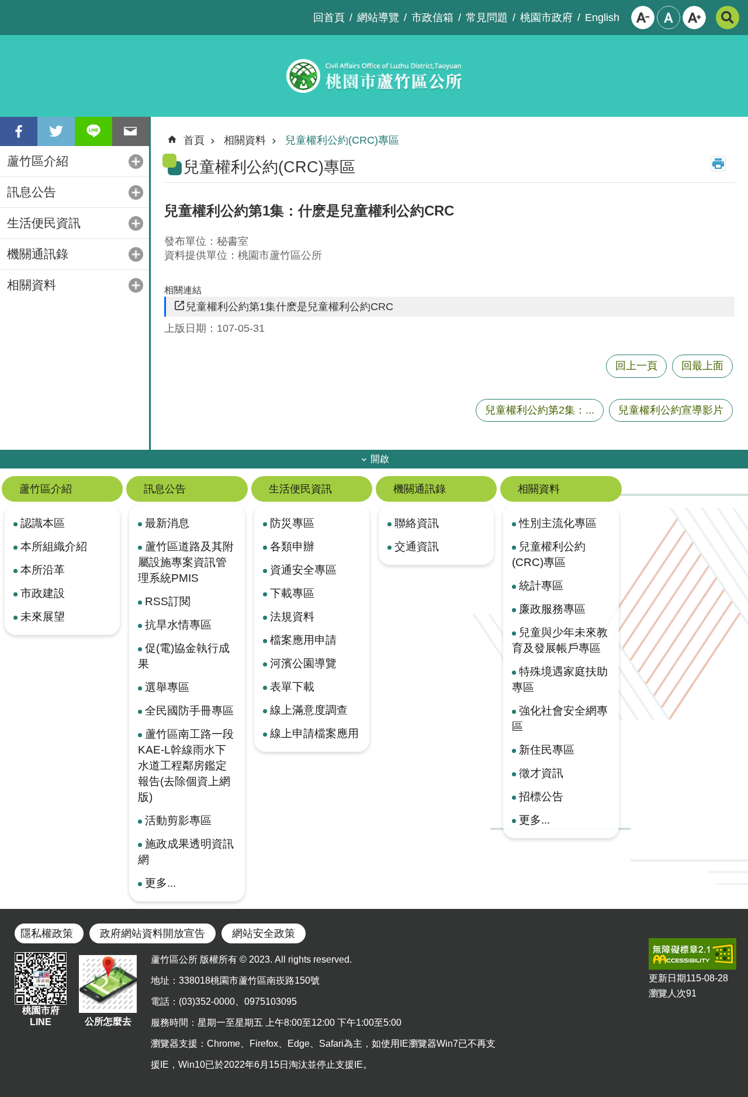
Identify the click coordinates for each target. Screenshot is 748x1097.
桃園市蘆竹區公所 (374, 76)
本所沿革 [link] (42, 569)
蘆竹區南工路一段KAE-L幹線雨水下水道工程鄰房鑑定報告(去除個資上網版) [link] (186, 765)
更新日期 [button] (667, 978)
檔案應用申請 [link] (303, 639)
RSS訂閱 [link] (168, 601)
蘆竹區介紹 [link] (37, 161)
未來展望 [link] (42, 616)
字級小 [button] (642, 17)
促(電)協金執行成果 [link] (184, 655)
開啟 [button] (379, 459)
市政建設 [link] (42, 592)
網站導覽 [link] (378, 17)
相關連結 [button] (183, 290)
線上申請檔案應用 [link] (314, 733)
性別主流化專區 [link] (558, 522)
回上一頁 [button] (636, 366)
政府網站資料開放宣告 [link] (152, 933)
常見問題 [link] (487, 17)
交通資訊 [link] (416, 546)
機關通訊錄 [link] (37, 254)
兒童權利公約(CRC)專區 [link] (342, 140)
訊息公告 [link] (31, 192)
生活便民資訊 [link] (44, 223)
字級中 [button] (668, 17)
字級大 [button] (694, 17)
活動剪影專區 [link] (178, 820)
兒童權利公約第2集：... (539, 410)
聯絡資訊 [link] (416, 522)
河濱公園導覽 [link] (303, 663)
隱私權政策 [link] (46, 933)
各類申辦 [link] (292, 546)
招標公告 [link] (541, 796)
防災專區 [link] (292, 522)
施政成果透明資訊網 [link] (186, 851)
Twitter (56, 131)
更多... (160, 882)
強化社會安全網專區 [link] (560, 718)
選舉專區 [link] (167, 687)
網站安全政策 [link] (263, 933)
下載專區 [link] (292, 592)
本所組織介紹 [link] (53, 546)
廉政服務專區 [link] (552, 608)
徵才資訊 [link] (541, 772)
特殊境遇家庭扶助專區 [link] (560, 679)
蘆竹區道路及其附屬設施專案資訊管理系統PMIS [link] (186, 562)
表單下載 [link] (292, 686)
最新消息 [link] (167, 522)
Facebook (18, 131)
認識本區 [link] (42, 522)
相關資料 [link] (31, 284)
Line (93, 131)
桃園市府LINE (41, 1016)
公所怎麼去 (108, 1021)
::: (9, 9)
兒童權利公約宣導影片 (670, 410)
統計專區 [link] (541, 585)
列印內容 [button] (718, 163)
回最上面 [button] (702, 366)
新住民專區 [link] (546, 749)
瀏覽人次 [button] (667, 993)
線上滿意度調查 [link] (309, 709)
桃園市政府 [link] (546, 17)
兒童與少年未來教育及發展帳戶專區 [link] (560, 640)
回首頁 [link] (329, 17)
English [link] (602, 17)
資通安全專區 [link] (303, 569)
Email (131, 131)
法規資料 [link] (292, 616)
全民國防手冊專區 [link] (189, 710)
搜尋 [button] (727, 17)
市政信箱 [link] (432, 17)
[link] (692, 954)
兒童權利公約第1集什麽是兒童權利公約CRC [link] (289, 307)
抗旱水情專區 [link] (178, 624)
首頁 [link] (194, 140)
